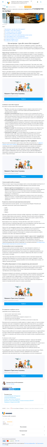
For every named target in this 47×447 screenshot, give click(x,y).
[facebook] (3, 419)
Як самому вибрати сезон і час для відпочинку (15, 36)
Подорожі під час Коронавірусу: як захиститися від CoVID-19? (19, 400)
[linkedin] (9, 419)
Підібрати (23, 99)
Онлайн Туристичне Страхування (12, 399)
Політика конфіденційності (30, 443)
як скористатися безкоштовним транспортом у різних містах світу (23, 243)
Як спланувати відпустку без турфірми (13, 32)
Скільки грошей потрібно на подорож (13, 33)
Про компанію (23, 427)
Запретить (21, 6)
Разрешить (28, 6)
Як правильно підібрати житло (11, 39)
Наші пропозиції (23, 431)
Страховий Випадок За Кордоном (12, 396)
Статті (23, 435)
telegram (18, 389)
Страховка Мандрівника (10, 397)
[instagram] (6, 419)
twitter (12, 389)
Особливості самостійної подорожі (13, 30)
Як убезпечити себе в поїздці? (11, 41)
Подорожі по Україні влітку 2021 (12, 402)
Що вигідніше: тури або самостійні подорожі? (15, 29)
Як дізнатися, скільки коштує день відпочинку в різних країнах (18, 35)
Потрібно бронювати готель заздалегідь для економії (16, 38)
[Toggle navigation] (3, 2)
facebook (6, 389)
